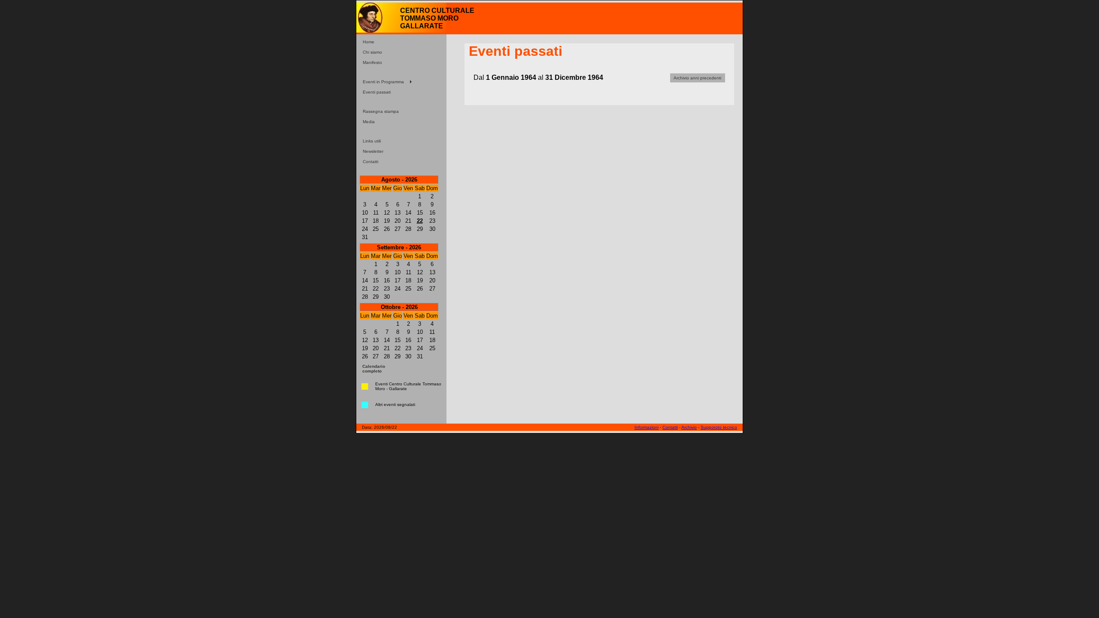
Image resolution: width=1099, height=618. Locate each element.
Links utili (372, 141)
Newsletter (373, 151)
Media (369, 121)
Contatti (370, 161)
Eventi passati (377, 92)
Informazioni (647, 427)
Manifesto (372, 62)
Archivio (689, 427)
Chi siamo (372, 52)
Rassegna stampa (381, 111)
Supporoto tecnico (719, 427)
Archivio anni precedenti (697, 78)
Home (368, 41)
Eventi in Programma (383, 81)
